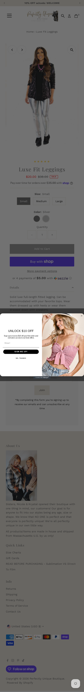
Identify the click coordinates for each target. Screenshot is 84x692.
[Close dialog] (81, 315)
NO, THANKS (21, 358)
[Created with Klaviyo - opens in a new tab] (42, 377)
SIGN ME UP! (21, 351)
